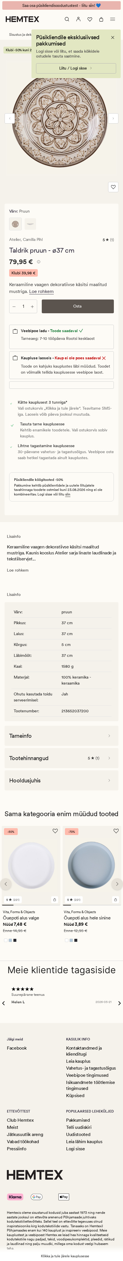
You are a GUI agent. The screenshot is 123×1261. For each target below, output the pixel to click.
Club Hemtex (20, 1120)
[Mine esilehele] (22, 19)
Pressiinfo (16, 1148)
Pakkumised (78, 1120)
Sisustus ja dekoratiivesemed (31, 35)
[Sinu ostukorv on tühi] (101, 19)
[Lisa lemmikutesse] (113, 187)
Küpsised (75, 1095)
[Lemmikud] (90, 19)
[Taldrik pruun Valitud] (15, 224)
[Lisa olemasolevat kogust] (32, 306)
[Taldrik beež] (30, 224)
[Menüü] (112, 19)
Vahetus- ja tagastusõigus (91, 1068)
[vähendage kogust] (14, 306)
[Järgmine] (113, 118)
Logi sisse (75, 1148)
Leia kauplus (78, 1061)
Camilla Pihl (33, 239)
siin (67, 494)
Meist (12, 1127)
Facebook (16, 1048)
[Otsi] (67, 19)
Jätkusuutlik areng (25, 1134)
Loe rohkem (41, 291)
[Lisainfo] (37, 262)
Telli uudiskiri (78, 1127)
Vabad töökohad (23, 1141)
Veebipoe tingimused (87, 1075)
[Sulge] (112, 37)
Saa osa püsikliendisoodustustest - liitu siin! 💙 (61, 5)
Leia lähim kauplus (84, 1141)
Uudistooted (78, 1134)
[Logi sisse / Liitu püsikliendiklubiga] (78, 19)
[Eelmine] (10, 118)
